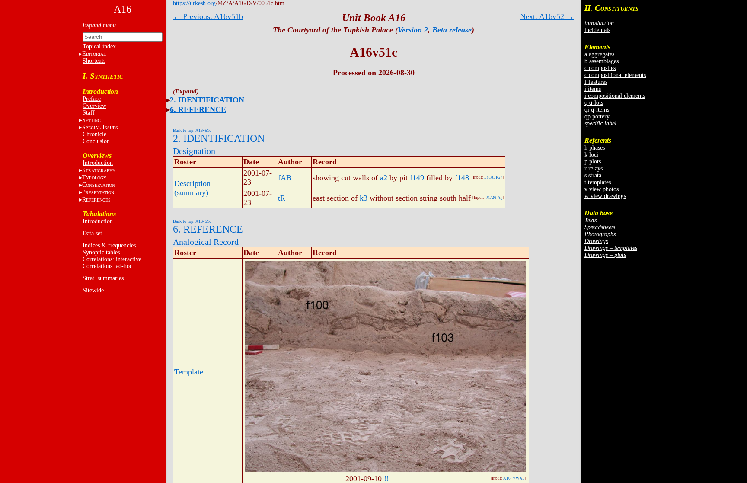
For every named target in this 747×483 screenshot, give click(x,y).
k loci (591, 154)
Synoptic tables (101, 252)
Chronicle (94, 134)
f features (595, 82)
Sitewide (93, 290)
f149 (417, 177)
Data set (92, 233)
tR (281, 198)
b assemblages (601, 61)
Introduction (98, 163)
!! (386, 478)
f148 (462, 177)
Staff (89, 112)
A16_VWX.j (514, 478)
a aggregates (599, 54)
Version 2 (413, 30)
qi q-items (596, 109)
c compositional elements (615, 75)
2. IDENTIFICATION (207, 100)
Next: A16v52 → (547, 16)
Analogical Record (206, 241)
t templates (597, 182)
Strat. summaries (103, 278)
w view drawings (605, 196)
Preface (92, 99)
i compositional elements (614, 96)
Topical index (99, 46)
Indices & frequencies (109, 245)
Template (188, 372)
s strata (592, 175)
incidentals (597, 30)
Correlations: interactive (112, 259)
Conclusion (96, 141)
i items (592, 89)
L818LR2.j (493, 177)
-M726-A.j (494, 197)
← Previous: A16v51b (208, 16)
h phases (594, 147)
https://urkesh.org (194, 3)
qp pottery (597, 116)
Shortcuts (94, 61)
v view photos (601, 189)
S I (100, 127)
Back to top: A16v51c (192, 130)
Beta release (452, 30)
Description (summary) (192, 188)
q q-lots (593, 102)
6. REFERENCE (198, 109)
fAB (284, 177)
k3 (363, 198)
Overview (94, 105)
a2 (383, 177)
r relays (593, 168)
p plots (592, 161)
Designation (194, 151)
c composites (600, 68)
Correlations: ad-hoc (107, 266)
